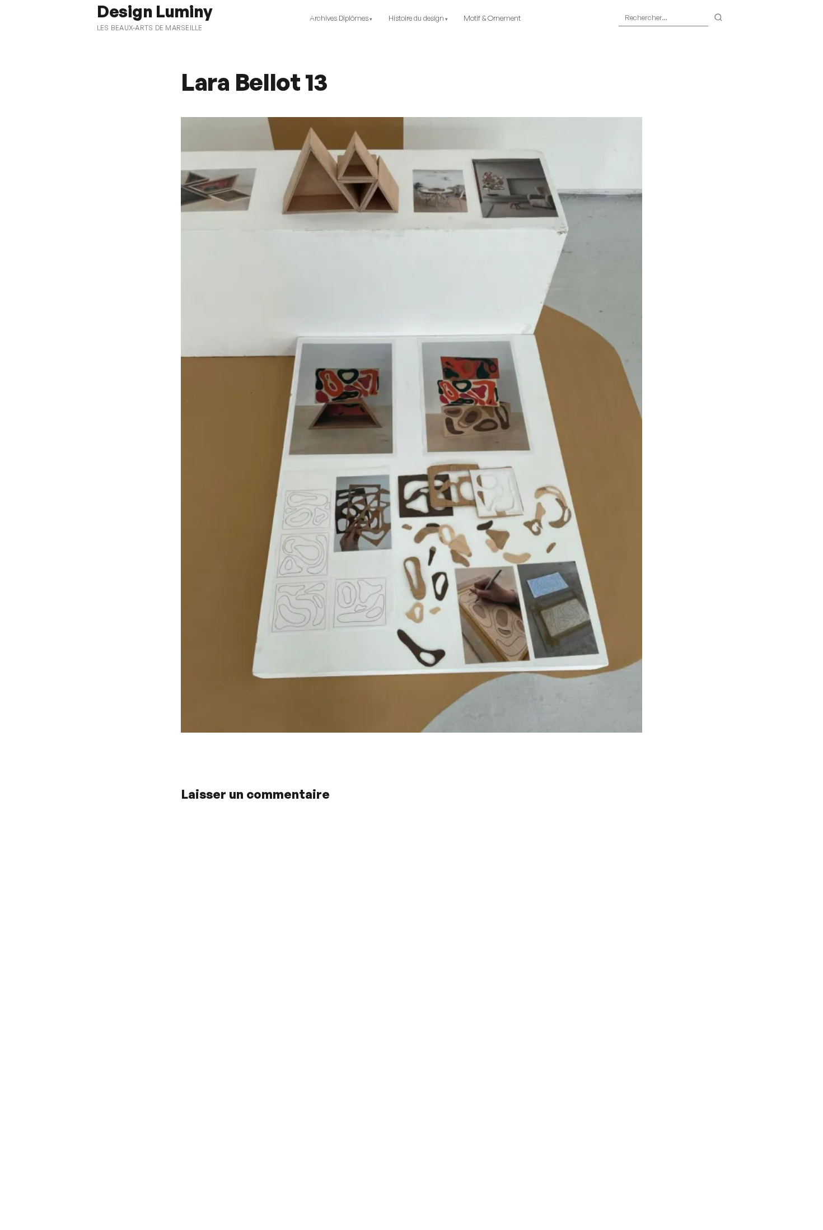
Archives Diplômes (339, 17)
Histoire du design (416, 17)
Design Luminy (154, 11)
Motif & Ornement (492, 17)
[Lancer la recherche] (718, 18)
